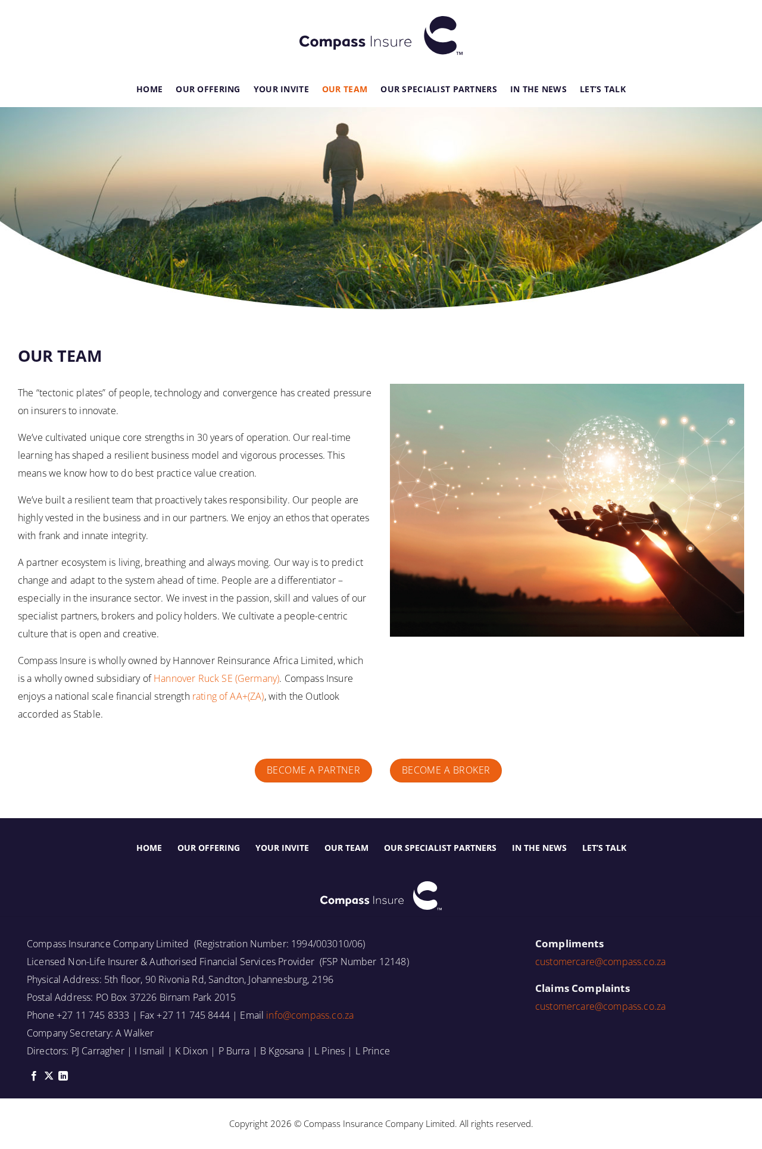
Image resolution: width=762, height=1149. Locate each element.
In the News (538, 89)
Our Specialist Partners (438, 89)
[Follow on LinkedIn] (63, 1076)
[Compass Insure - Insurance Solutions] (381, 35)
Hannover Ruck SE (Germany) (216, 678)
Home (149, 89)
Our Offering (208, 89)
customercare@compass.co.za (600, 961)
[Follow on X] (49, 1076)
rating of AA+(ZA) (228, 696)
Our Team (344, 89)
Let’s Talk (603, 89)
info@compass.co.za (310, 1015)
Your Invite (281, 89)
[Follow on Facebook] (34, 1076)
